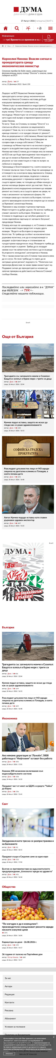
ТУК (26, 290)
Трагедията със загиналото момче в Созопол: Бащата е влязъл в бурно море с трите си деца (28, 667)
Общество (8, 887)
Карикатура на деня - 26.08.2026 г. (19, 942)
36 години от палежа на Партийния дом (22, 954)
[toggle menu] (50, 28)
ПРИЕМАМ (9, 1053)
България (10, 46)
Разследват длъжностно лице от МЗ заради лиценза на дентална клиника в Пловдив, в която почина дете (26, 471)
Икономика (9, 718)
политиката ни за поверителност (39, 1049)
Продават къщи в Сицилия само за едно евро (25, 857)
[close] (53, 1037)
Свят (5, 804)
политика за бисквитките (13, 1049)
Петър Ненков (12, 957)
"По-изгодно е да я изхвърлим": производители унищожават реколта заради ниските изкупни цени (27, 927)
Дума (9, 81)
